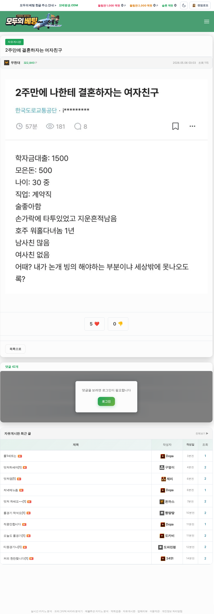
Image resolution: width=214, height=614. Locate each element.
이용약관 (155, 611)
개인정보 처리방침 (172, 611)
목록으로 (15, 349)
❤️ (94, 324)
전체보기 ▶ (202, 433)
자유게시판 (129, 611)
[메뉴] (207, 21)
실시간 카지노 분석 (41, 611)
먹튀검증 (116, 611)
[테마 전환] (184, 5)
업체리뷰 (142, 611)
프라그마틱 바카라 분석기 (68, 611)
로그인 (106, 401)
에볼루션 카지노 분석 (96, 611)
